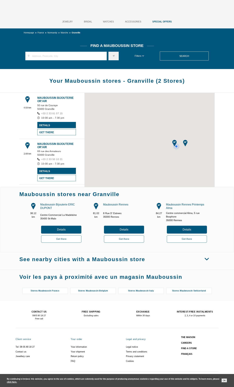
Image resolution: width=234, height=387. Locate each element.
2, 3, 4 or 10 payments (195, 313)
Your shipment (78, 351)
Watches (108, 21)
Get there (46, 132)
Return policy (77, 356)
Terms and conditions (136, 351)
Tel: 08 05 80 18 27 (25, 347)
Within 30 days (143, 313)
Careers (186, 343)
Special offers (162, 21)
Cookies (130, 361)
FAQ (73, 361)
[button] (174, 143)
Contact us (21, 351)
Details (44, 125)
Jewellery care (23, 356)
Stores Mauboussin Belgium (93, 291)
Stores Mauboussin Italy (141, 291)
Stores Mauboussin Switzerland (189, 291)
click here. (12, 382)
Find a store (189, 348)
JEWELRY (67, 21)
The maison (188, 337)
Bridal (88, 21)
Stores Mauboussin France (45, 291)
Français (186, 354)
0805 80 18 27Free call (39, 315)
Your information (79, 347)
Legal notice (132, 347)
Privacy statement (135, 356)
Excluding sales (91, 313)
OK (224, 380)
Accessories (133, 21)
